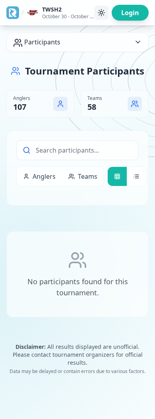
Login (130, 12)
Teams (87, 176)
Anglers (44, 176)
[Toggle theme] (101, 13)
